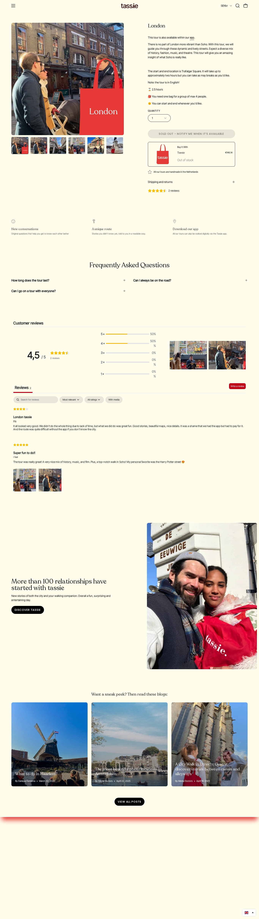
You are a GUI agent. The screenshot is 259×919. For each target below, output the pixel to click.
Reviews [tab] (23, 387)
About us (17, 842)
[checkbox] (113, 399)
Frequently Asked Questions (30, 854)
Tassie (181, 152)
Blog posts (18, 860)
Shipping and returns (160, 181)
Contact (16, 879)
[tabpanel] (129, 444)
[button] (238, 6)
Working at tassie (22, 848)
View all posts (129, 802)
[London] (19, 145)
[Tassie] (129, 5)
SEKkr (224, 5)
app (192, 37)
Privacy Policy (20, 867)
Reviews (16, 873)
